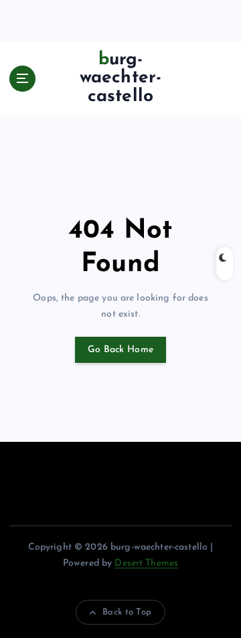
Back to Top (126, 612)
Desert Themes (146, 563)
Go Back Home (120, 350)
